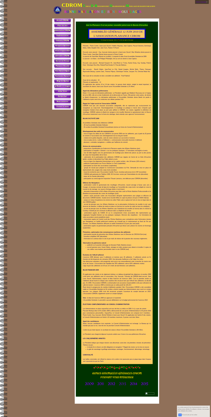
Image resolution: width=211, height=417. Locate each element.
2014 (133, 384)
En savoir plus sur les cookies (189, 414)
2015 (144, 384)
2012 (111, 384)
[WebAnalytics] (150, 393)
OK (180, 414)
